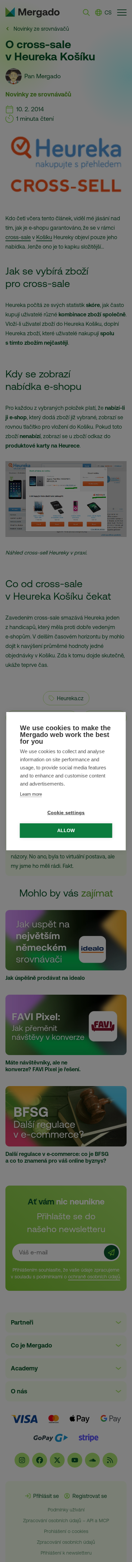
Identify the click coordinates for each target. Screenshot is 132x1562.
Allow (66, 830)
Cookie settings (66, 812)
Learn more (31, 794)
